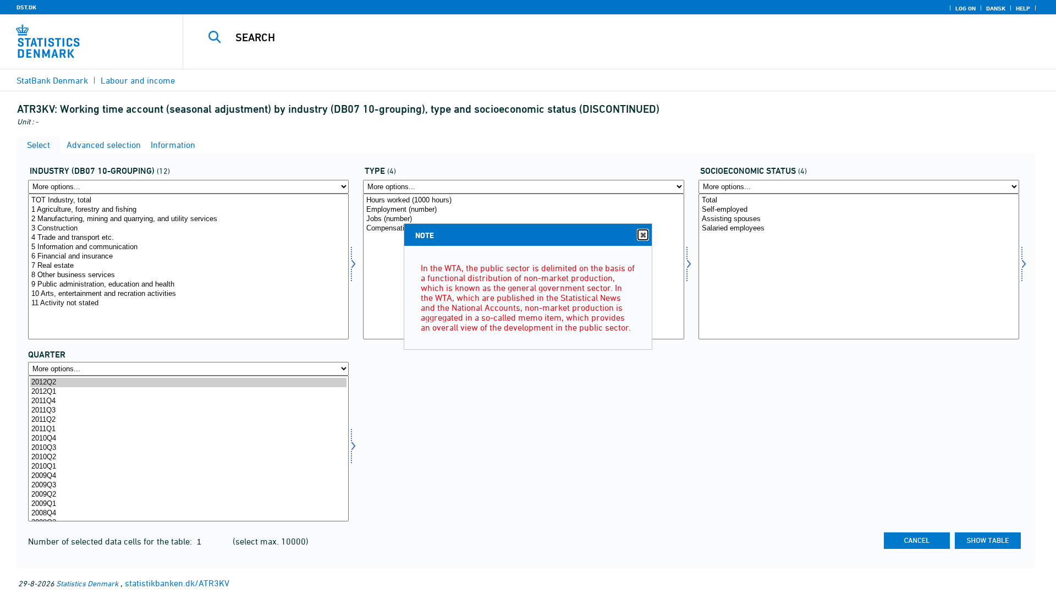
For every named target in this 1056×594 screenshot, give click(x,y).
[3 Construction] (188, 228)
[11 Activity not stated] (188, 303)
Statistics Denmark (87, 583)
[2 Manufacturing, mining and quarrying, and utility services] (188, 219)
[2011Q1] (188, 429)
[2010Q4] (188, 438)
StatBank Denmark (52, 80)
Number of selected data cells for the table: (111, 541)
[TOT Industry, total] (188, 200)
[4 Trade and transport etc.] (188, 238)
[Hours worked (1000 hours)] (523, 200)
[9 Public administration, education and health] (188, 284)
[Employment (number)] (523, 210)
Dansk (995, 8)
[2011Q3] (188, 410)
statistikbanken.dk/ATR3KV (177, 583)
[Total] (859, 200)
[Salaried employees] (859, 228)
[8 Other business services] (188, 275)
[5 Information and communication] (188, 247)
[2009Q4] (188, 476)
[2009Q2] (188, 494)
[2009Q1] (188, 504)
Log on (965, 8)
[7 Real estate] (188, 266)
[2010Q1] (188, 466)
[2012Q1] (188, 392)
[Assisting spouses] (859, 219)
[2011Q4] (188, 401)
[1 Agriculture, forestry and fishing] (188, 210)
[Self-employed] (859, 210)
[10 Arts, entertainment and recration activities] (188, 294)
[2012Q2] (188, 382)
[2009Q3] (188, 485)
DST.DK (26, 7)
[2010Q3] (188, 448)
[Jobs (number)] (523, 219)
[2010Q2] (188, 457)
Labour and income (138, 80)
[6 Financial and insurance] (188, 256)
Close (642, 234)
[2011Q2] (188, 420)
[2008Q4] (188, 513)
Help (1023, 8)
